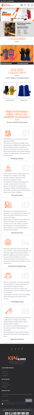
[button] (1, 55)
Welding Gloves (24, 100)
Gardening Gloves (10, 100)
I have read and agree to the (14, 404)
